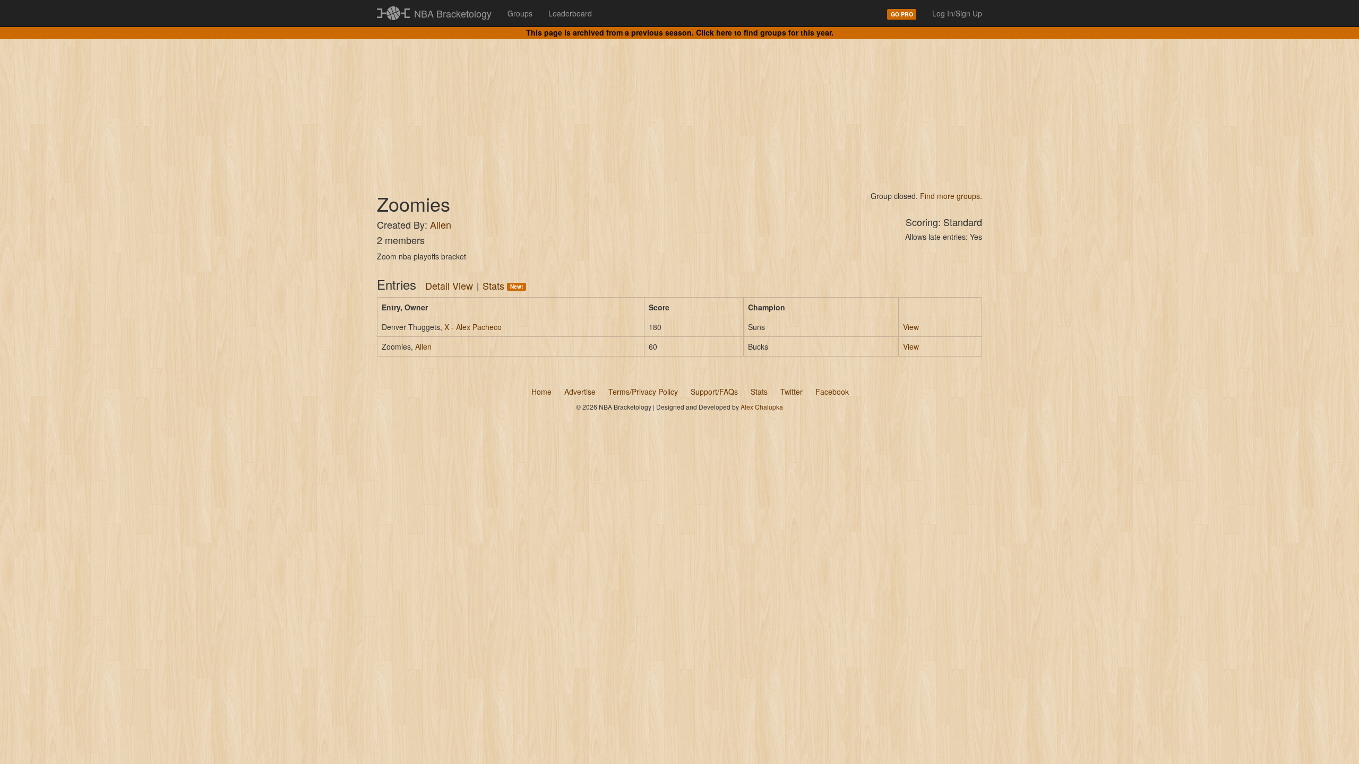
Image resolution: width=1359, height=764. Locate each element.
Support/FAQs (714, 391)
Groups (520, 13)
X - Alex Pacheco (473, 327)
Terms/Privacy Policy (643, 391)
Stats (503, 285)
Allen (440, 224)
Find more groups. (951, 195)
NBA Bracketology (453, 13)
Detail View (449, 285)
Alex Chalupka (762, 406)
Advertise (580, 391)
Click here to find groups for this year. (764, 32)
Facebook (832, 391)
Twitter (791, 391)
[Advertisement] (679, 106)
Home (541, 391)
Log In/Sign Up (957, 13)
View (911, 327)
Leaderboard (570, 13)
